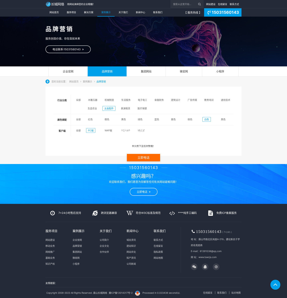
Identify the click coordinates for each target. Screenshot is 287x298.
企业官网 (68, 71)
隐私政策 (158, 251)
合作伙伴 (104, 251)
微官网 (184, 71)
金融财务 (159, 99)
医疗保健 (142, 108)
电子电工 (142, 99)
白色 (206, 119)
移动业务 (50, 245)
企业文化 (104, 245)
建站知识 (131, 245)
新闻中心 (140, 12)
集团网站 (146, 71)
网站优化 (131, 251)
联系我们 (157, 12)
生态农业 (92, 108)
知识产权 (50, 263)
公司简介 (104, 239)
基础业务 (50, 257)
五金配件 (109, 108)
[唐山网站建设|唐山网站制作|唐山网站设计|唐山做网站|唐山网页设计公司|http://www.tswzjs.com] (55, 4)
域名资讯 (131, 239)
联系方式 (234, 4)
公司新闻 (131, 263)
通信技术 (225, 99)
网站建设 (210, 4)
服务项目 (71, 12)
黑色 (223, 119)
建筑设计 (175, 99)
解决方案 (88, 12)
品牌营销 (107, 71)
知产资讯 (131, 257)
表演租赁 (125, 108)
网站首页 (54, 12)
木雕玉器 (92, 99)
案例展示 (106, 12)
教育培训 (209, 99)
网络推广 (50, 251)
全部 (78, 99)
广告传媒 (192, 99)
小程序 (220, 71)
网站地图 (158, 257)
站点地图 (236, 292)
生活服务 (126, 99)
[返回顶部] (275, 285)
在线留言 (222, 4)
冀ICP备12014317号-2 (121, 292)
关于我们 (123, 12)
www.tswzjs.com (207, 257)
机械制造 (109, 99)
